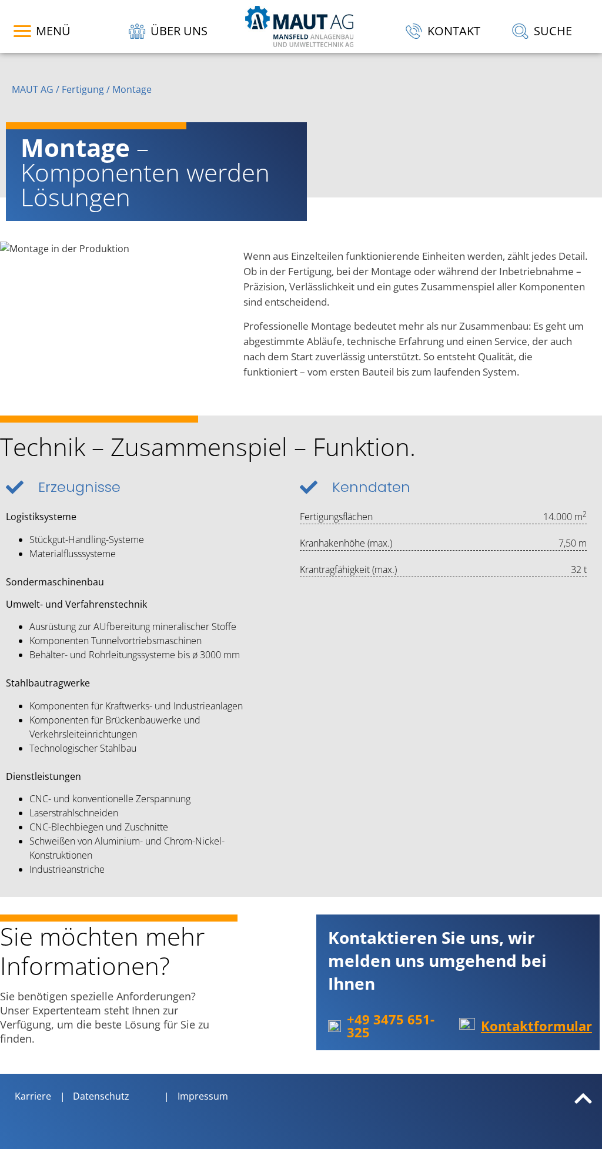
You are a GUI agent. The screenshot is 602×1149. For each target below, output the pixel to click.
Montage (132, 89)
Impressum (203, 1096)
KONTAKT (453, 31)
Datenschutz (101, 1096)
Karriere (33, 1096)
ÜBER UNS (179, 31)
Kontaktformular (536, 1025)
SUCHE (553, 31)
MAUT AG (32, 89)
